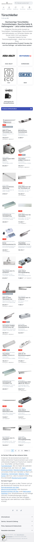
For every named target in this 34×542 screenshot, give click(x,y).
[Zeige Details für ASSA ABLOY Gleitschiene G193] (9, 400)
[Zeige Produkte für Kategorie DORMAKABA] (25, 55)
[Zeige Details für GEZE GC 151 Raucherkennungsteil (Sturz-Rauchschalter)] (25, 344)
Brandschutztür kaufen (19, 478)
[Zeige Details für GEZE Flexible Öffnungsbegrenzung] (25, 428)
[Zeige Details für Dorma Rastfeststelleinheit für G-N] (9, 233)
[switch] (3, 540)
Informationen (5, 517)
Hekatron (21, 474)
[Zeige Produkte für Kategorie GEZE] (25, 74)
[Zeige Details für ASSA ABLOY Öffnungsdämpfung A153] (25, 261)
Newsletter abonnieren (8, 530)
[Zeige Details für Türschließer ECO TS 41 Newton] (25, 288)
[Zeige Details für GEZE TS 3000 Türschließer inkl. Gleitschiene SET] (9, 121)
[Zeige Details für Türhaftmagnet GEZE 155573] (9, 149)
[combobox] (23, 3)
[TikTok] (21, 510)
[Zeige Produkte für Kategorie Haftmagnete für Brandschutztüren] (8, 93)
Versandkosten (20, 534)
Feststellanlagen (6, 466)
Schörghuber (13, 474)
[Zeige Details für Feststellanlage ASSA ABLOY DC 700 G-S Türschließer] (25, 372)
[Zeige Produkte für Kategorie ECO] (8, 74)
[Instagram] (17, 510)
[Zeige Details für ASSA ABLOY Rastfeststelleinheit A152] (25, 400)
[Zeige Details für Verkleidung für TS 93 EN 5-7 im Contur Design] (9, 372)
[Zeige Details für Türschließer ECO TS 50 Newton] (9, 261)
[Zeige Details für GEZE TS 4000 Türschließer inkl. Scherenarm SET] (9, 288)
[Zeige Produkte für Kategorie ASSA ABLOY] (8, 55)
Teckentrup (4, 474)
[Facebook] (13, 510)
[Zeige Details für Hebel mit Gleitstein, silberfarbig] (9, 177)
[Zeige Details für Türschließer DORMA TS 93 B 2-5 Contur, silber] (25, 149)
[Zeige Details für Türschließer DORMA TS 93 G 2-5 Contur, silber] (9, 344)
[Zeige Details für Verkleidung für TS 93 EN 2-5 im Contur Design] (9, 205)
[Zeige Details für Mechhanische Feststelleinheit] (25, 121)
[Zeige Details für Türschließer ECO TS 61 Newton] (9, 428)
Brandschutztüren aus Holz (22, 470)
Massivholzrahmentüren (9, 489)
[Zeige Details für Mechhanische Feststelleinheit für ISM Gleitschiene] (25, 316)
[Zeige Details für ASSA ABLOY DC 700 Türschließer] (25, 205)
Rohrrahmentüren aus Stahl (10, 487)
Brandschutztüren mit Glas (9, 491)
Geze (27, 474)
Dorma (3, 476)
